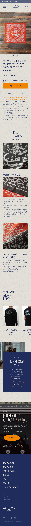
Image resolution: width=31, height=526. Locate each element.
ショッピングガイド (10, 487)
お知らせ (6, 475)
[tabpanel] (15, 33)
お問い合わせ (6, 496)
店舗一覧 (6, 483)
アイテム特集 (8, 467)
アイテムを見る (9, 463)
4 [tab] (17, 55)
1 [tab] (13, 55)
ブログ (5, 479)
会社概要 (5, 494)
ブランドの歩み (9, 471)
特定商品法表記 (6, 500)
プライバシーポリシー (8, 498)
